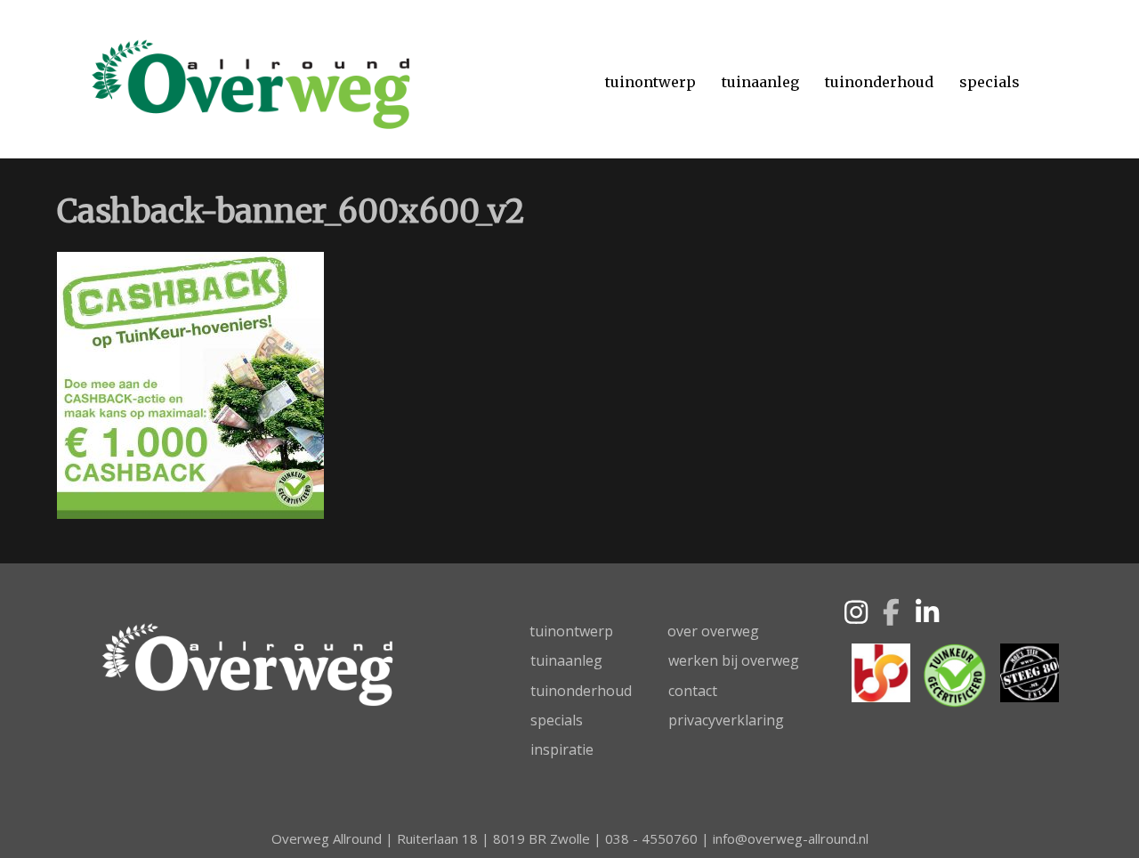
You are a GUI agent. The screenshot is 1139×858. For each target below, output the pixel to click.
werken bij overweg (733, 660)
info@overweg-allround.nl (790, 838)
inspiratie (562, 749)
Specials (989, 82)
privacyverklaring (726, 720)
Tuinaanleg (760, 82)
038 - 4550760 (651, 838)
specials (556, 720)
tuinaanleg (566, 660)
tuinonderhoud (581, 690)
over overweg (713, 631)
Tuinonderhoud (879, 82)
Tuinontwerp (650, 82)
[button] (856, 612)
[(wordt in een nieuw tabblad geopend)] (881, 671)
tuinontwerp (571, 631)
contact (692, 690)
